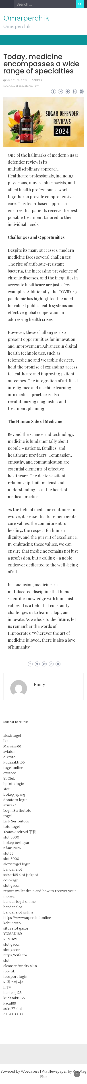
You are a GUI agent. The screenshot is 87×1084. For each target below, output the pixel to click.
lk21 (6, 741)
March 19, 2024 (16, 80)
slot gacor (11, 886)
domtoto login (15, 800)
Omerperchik (26, 18)
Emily (39, 684)
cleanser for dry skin (20, 966)
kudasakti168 (14, 762)
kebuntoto (12, 923)
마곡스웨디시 (14, 982)
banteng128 (12, 993)
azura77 (9, 805)
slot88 (8, 853)
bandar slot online (18, 912)
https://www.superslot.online (27, 918)
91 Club (9, 778)
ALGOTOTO (13, 1014)
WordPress (30, 1071)
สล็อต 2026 (12, 848)
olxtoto (9, 757)
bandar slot (12, 870)
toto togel (11, 827)
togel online (13, 768)
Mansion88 (12, 746)
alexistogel (12, 736)
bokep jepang (14, 795)
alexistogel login (16, 864)
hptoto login (13, 784)
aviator (9, 752)
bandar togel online (19, 902)
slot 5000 (11, 837)
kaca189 (9, 1003)
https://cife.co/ (15, 955)
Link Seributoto (16, 821)
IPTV (7, 987)
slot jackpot (28, 875)
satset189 (10, 875)
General (37, 80)
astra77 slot (12, 1009)
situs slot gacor (16, 928)
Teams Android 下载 (19, 832)
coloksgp (11, 880)
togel (7, 816)
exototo (9, 773)
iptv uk (9, 971)
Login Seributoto (17, 811)
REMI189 (10, 939)
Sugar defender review (21, 85)
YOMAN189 (12, 934)
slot (6, 789)
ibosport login (15, 977)
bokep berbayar (16, 843)
